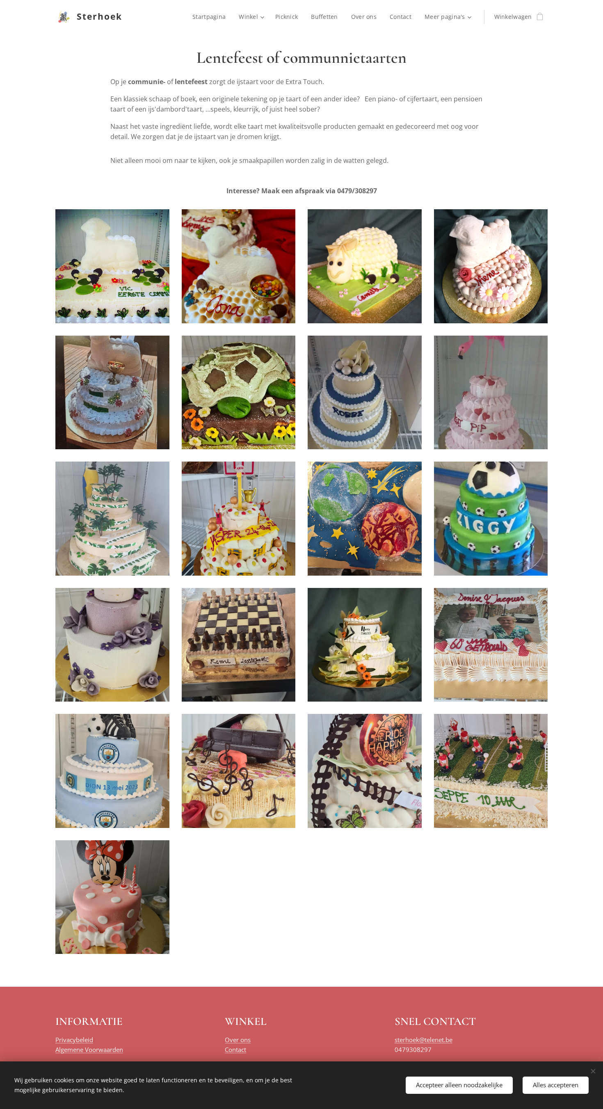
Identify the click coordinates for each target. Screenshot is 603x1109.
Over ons (238, 1040)
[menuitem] (211, 17)
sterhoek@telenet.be (423, 1040)
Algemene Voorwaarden (89, 1049)
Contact (235, 1049)
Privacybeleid (74, 1040)
